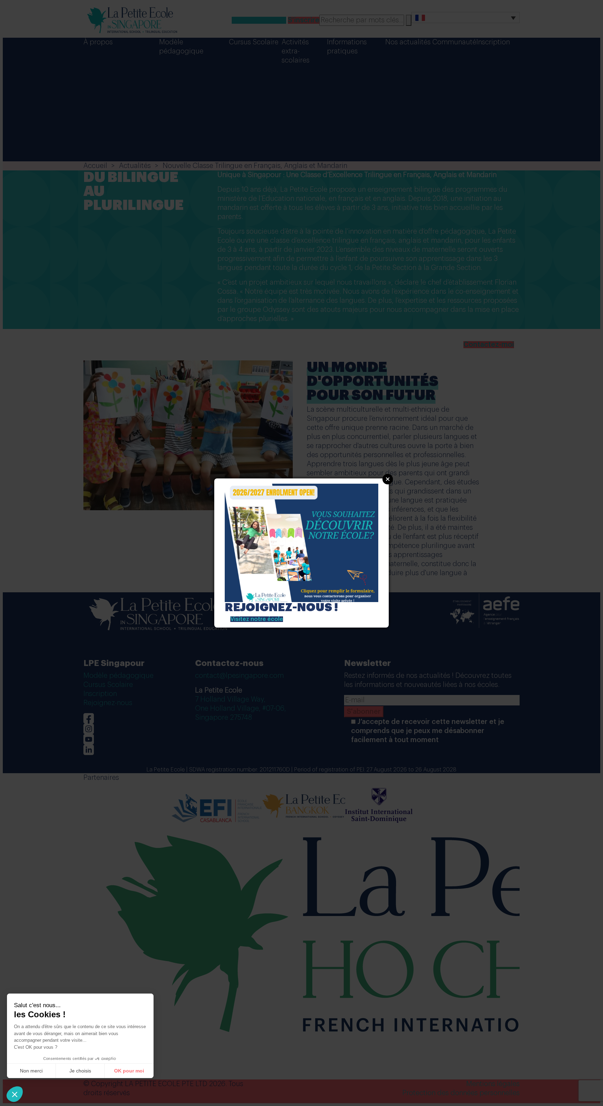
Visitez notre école (256, 619)
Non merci (31, 1071)
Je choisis (80, 1071)
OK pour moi (129, 1071)
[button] (14, 1094)
